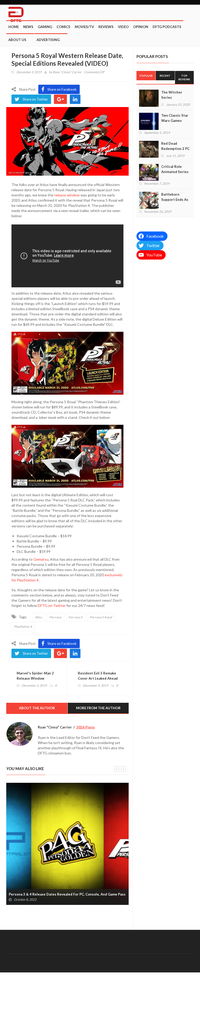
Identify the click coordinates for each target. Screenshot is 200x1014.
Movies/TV (84, 27)
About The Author (37, 708)
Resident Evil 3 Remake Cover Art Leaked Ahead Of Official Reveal (98, 678)
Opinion (140, 27)
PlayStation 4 (23, 626)
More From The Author (98, 708)
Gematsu (40, 559)
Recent (165, 75)
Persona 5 (76, 617)
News (28, 27)
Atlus (38, 617)
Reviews (106, 27)
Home (13, 27)
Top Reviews (184, 77)
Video (123, 27)
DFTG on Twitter (52, 605)
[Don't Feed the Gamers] (16, 12)
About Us (17, 40)
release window (67, 195)
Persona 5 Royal (101, 617)
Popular (146, 75)
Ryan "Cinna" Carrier (67, 72)
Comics (63, 27)
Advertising (48, 40)
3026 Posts (85, 727)
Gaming (45, 27)
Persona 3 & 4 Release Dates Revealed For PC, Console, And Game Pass (67, 894)
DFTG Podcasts (167, 27)
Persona (55, 617)
